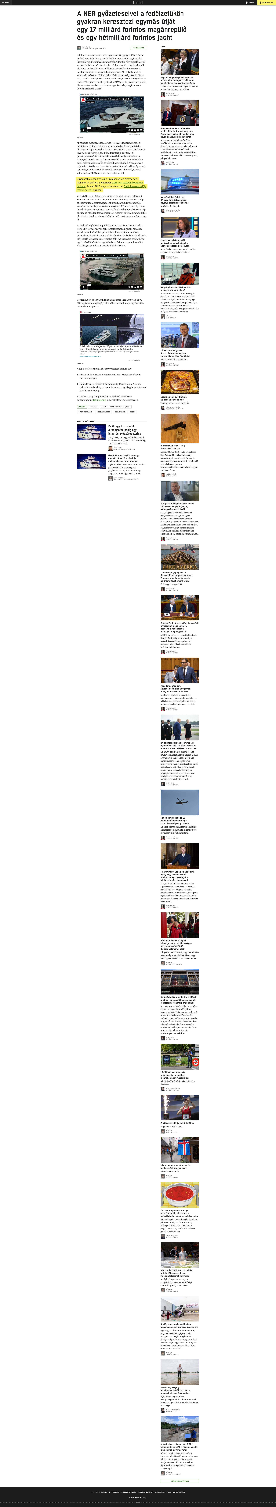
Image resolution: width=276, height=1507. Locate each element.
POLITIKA (85, 49)
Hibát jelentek (101, 1492)
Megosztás (140, 48)
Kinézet (252, 2)
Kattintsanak (99, 399)
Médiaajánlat (160, 1492)
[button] (82, 406)
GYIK (92, 1492)
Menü (7, 2)
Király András (86, 47)
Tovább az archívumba (180, 1481)
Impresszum (114, 1492)
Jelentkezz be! (267, 2)
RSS (169, 1492)
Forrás (81, 137)
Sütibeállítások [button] (179, 1492)
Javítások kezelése (128, 1492)
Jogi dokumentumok (145, 1492)
